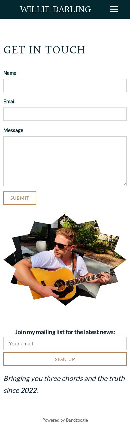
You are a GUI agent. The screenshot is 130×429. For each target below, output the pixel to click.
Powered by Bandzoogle (65, 420)
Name (9, 73)
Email (9, 101)
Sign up (65, 359)
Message (13, 130)
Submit (19, 198)
